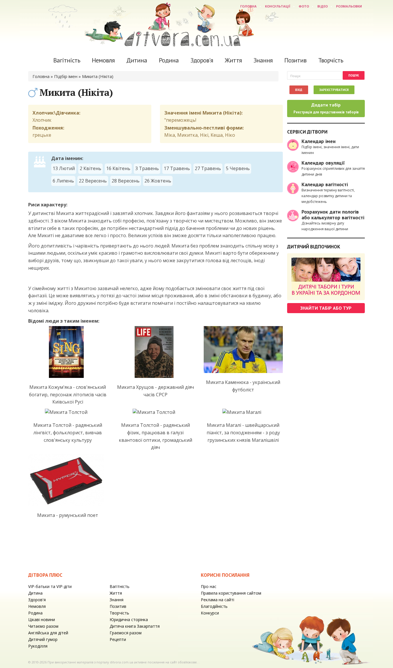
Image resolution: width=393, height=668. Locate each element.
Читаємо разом (43, 626)
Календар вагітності (325, 184)
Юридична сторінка (129, 619)
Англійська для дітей (48, 632)
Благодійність (214, 606)
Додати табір (326, 108)
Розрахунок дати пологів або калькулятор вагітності (333, 214)
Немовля (103, 60)
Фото (304, 6)
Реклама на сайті (217, 599)
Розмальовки (349, 6)
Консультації (277, 6)
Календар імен (318, 141)
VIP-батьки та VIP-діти (50, 586)
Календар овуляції (323, 162)
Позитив (295, 60)
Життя (233, 60)
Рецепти (118, 639)
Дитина (136, 60)
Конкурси (210, 613)
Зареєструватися (334, 90)
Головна (248, 6)
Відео (322, 6)
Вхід (298, 90)
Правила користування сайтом (231, 593)
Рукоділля (37, 646)
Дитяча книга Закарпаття (135, 626)
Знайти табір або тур (326, 308)
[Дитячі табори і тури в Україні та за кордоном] (326, 276)
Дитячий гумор (43, 639)
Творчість (330, 60)
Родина (169, 60)
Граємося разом (126, 632)
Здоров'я (201, 60)
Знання (262, 60)
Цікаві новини (41, 619)
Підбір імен (65, 76)
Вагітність (66, 60)
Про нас (208, 586)
